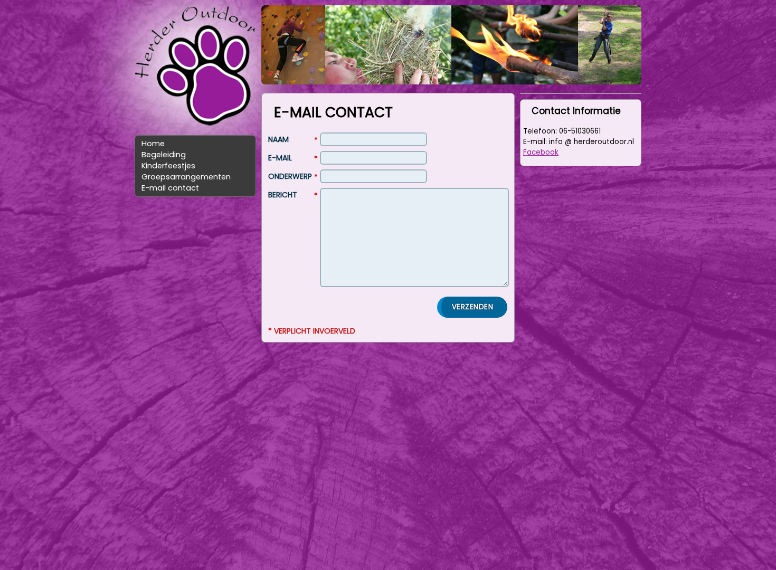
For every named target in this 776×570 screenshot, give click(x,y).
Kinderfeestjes (168, 165)
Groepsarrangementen (186, 177)
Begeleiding (163, 154)
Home (153, 143)
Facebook (541, 152)
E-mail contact (170, 188)
